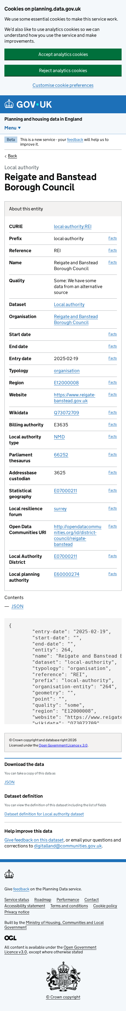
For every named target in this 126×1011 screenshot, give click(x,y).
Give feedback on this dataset (34, 840)
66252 (61, 455)
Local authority (69, 304)
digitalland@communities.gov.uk (68, 846)
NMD (59, 437)
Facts (112, 238)
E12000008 (66, 382)
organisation (67, 370)
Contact (91, 899)
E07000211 (65, 490)
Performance (68, 899)
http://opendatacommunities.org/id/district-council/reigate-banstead (77, 535)
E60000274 (66, 574)
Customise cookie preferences (63, 85)
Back (12, 156)
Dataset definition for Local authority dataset (44, 814)
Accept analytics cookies (63, 54)
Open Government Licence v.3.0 (63, 745)
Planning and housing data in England (43, 119)
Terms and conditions (69, 905)
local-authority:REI (72, 226)
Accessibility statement (24, 905)
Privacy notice (16, 911)
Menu (10, 128)
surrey (60, 508)
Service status (16, 899)
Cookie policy (105, 905)
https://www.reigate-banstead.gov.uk (74, 397)
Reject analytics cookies (63, 70)
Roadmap (42, 899)
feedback (75, 139)
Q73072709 (66, 412)
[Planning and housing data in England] (29, 104)
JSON (17, 606)
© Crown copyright (63, 997)
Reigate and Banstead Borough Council (76, 319)
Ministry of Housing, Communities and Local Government (54, 925)
